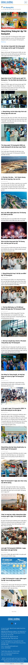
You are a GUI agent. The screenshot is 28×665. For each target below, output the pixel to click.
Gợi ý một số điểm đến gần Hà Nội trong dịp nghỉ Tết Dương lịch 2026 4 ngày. (13, 555)
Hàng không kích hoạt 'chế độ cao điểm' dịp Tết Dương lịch (13, 274)
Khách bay (3, 41)
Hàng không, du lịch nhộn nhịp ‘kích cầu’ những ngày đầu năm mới (14, 112)
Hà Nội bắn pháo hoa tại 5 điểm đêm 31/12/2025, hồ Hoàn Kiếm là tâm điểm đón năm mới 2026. (13, 219)
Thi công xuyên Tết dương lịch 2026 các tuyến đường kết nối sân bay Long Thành (13, 146)
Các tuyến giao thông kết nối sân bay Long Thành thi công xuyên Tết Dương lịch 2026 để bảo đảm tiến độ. (13, 153)
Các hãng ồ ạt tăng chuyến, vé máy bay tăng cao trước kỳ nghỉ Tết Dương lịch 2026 (13, 376)
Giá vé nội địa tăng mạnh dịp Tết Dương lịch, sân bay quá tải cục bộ (13, 242)
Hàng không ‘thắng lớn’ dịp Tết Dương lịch (13, 32)
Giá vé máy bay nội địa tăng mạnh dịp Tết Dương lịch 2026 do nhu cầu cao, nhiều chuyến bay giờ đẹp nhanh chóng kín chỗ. (13, 249)
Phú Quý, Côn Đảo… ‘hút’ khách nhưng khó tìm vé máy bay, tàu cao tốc (13, 178)
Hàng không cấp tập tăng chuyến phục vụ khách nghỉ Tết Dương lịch (13, 448)
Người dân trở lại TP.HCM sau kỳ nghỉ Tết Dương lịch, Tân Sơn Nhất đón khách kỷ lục (14, 79)
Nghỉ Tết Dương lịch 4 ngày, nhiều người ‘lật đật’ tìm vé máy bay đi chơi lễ (13, 579)
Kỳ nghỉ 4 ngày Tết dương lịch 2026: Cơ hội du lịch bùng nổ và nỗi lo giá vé (13, 409)
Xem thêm (14, 611)
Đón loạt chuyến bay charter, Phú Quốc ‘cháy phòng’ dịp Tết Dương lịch (13, 341)
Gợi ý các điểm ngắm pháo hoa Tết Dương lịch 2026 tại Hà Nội (13, 213)
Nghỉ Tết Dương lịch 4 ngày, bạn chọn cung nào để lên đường (14, 481)
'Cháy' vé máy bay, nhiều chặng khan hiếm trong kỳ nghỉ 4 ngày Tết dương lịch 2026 (13, 515)
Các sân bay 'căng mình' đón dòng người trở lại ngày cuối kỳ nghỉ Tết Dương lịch (13, 47)
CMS (12, 663)
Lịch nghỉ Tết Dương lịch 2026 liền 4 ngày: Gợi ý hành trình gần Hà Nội (13, 549)
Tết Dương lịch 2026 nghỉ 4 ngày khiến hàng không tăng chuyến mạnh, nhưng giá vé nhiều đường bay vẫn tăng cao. (13, 384)
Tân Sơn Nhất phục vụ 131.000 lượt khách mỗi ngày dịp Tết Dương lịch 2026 (13, 308)
